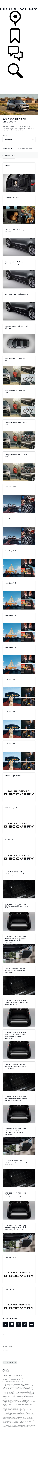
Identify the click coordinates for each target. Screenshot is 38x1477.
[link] (19, 19)
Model (4, 135)
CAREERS (5, 1350)
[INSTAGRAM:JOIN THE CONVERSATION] (5, 1324)
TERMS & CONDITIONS (9, 1354)
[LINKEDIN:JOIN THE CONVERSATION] (31, 1324)
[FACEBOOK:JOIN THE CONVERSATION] (18, 1324)
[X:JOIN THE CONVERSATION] (24, 1324)
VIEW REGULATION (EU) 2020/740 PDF (13, 1382)
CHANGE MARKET (8, 1346)
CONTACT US (6, 1358)
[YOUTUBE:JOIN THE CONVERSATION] (11, 1324)
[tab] (10, 149)
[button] (19, 1)
